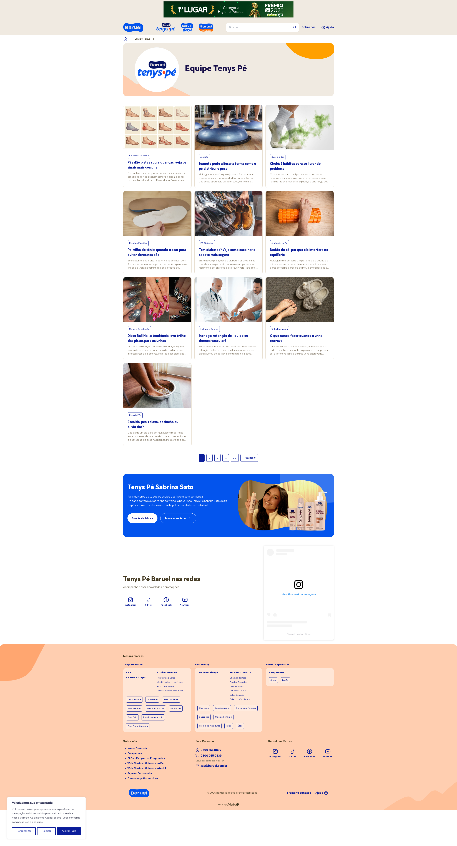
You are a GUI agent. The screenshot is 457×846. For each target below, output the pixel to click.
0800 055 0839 (211, 756)
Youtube (185, 605)
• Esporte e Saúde (165, 687)
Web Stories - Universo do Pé (145, 763)
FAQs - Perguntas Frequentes (146, 758)
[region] (46, 818)
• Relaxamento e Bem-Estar (170, 691)
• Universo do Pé (167, 672)
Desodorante (134, 700)
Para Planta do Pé (155, 708)
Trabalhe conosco (299, 793)
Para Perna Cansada (138, 726)
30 (234, 458)
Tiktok (148, 605)
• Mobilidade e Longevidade (170, 682)
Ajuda (330, 27)
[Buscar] (295, 27)
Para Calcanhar (171, 700)
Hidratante (152, 700)
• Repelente (276, 672)
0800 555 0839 (210, 750)
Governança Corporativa (142, 778)
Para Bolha (175, 708)
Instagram (130, 605)
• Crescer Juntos (235, 687)
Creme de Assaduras (209, 726)
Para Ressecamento (153, 717)
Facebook (166, 605)
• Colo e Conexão (236, 695)
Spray (273, 680)
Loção (285, 680)
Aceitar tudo (69, 831)
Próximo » (249, 458)
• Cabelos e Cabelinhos (239, 699)
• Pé (128, 672)
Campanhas (134, 753)
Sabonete (204, 717)
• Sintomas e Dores (166, 678)
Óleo (239, 726)
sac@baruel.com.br (213, 766)
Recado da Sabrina (142, 518)
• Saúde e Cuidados (237, 682)
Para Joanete (134, 708)
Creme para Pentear (245, 708)
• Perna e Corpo (135, 677)
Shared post (294, 634)
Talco (228, 726)
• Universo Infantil (239, 672)
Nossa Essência (137, 748)
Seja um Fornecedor (139, 773)
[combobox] (262, 27)
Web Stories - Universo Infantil (146, 768)
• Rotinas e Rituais (237, 691)
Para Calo (132, 717)
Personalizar (24, 831)
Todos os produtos (175, 518)
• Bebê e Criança (207, 672)
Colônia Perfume (223, 717)
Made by (220, 804)
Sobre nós (308, 27)
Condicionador (222, 708)
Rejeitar (46, 831)
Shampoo (204, 708)
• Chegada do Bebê (237, 678)
